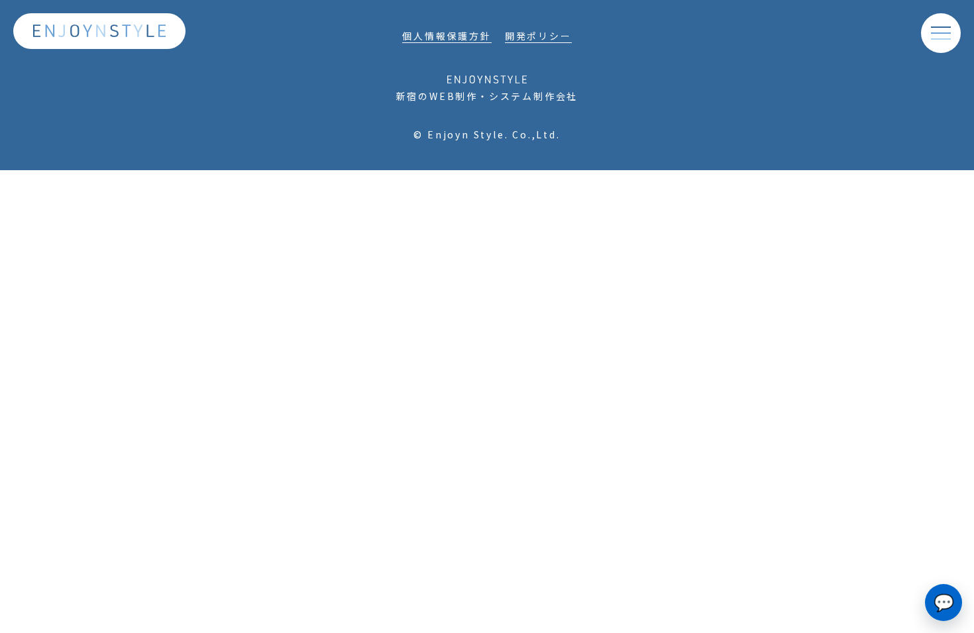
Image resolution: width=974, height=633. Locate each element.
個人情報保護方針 (446, 35)
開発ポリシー (538, 35)
